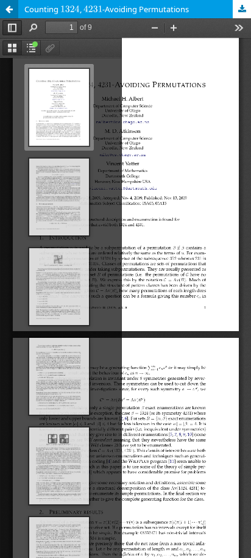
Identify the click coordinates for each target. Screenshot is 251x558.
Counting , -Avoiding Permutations (106, 9)
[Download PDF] (242, 9)
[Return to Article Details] (9, 9)
